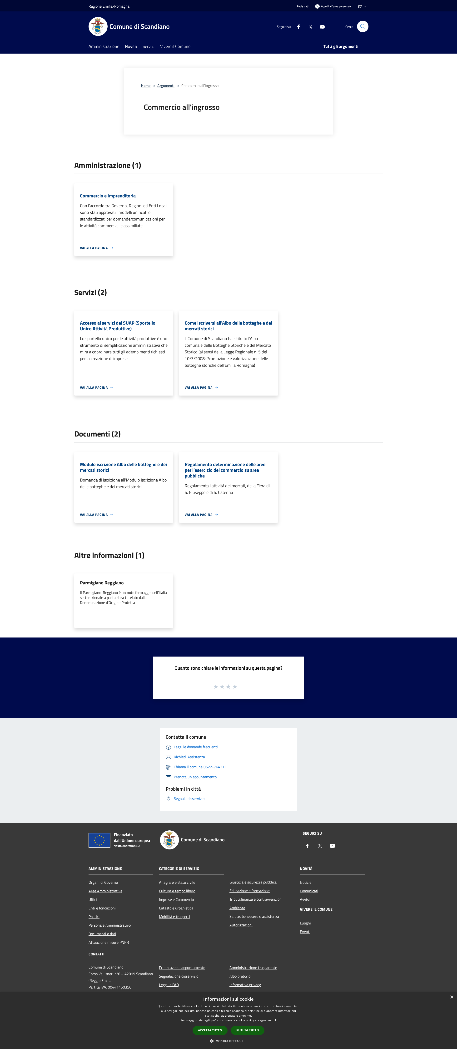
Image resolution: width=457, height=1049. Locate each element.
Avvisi (305, 899)
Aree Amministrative (105, 891)
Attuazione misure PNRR (109, 942)
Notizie (305, 882)
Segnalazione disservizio (178, 976)
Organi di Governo (103, 882)
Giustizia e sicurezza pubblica (253, 882)
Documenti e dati (102, 934)
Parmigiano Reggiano (102, 582)
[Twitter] (308, 26)
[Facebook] (296, 26)
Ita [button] (360, 6)
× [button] (451, 997)
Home (145, 85)
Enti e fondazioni (102, 908)
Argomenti (165, 85)
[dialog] (228, 1020)
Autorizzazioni (241, 925)
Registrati (302, 6)
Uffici (93, 899)
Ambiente (237, 908)
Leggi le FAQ (169, 985)
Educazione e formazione (249, 890)
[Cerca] (362, 26)
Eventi (305, 931)
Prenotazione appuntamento (182, 967)
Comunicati (309, 891)
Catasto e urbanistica (176, 908)
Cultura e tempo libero (177, 891)
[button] (228, 1041)
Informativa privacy (245, 985)
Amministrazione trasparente (253, 967)
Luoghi (305, 923)
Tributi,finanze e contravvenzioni (256, 899)
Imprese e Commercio (176, 899)
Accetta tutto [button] (210, 1030)
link (274, 1020)
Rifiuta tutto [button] (247, 1030)
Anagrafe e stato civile (177, 882)
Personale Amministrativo (110, 925)
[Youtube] (320, 26)
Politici (94, 916)
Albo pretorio (239, 976)
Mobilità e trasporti (174, 916)
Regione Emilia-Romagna (109, 6)
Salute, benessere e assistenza (254, 916)
